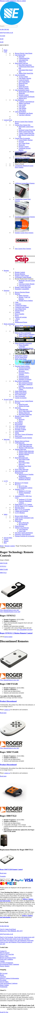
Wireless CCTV (19, 489)
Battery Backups (23, 295)
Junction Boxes (19, 310)
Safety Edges (19, 519)
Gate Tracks (22, 110)
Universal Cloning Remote (26, 284)
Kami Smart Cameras (21, 355)
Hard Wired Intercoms (25, 414)
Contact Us (3, 951)
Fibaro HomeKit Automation (23, 343)
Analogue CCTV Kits (25, 499)
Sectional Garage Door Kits (27, 130)
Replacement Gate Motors (26, 91)
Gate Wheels (22, 108)
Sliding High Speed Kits (26, 73)
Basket (2, 975)
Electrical (6, 290)
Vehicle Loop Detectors (22, 527)
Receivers (21, 419)
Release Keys (23, 98)
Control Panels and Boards (26, 96)
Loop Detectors (19, 431)
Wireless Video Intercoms (26, 453)
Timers (17, 319)
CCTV (6, 481)
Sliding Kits (22, 61)
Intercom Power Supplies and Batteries (26, 475)
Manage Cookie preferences (8, 1)
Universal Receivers (25, 285)
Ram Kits (21, 56)
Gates (5, 51)
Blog (5, 542)
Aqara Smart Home (20, 391)
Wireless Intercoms (24, 413)
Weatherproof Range (21, 322)
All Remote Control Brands (23, 277)
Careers (2, 961)
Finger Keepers (19, 526)
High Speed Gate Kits (21, 63)
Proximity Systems (20, 429)
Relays (17, 315)
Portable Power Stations (26, 300)
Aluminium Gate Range (26, 113)
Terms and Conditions (6, 959)
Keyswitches (18, 424)
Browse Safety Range (21, 516)
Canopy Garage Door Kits (26, 133)
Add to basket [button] (8, 636)
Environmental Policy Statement (9, 964)
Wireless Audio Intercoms (26, 451)
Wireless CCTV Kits (25, 491)
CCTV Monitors (20, 512)
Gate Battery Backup (25, 78)
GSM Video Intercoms (25, 446)
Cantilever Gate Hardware (26, 101)
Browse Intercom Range (22, 441)
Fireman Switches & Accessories (24, 536)
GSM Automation (20, 426)
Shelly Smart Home (21, 359)
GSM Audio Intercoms (25, 444)
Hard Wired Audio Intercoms (24, 460)
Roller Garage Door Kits (26, 131)
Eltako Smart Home (21, 393)
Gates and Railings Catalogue (8, 983)
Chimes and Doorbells (21, 511)
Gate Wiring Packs (20, 309)
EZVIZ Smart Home (21, 357)
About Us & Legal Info (7, 954)
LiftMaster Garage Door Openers (25, 183)
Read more (3, 713)
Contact (6, 539)
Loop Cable (22, 531)
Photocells (22, 85)
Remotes (6, 270)
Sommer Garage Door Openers (24, 232)
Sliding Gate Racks (24, 103)
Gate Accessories (20, 75)
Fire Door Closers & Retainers (24, 434)
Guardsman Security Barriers (23, 438)
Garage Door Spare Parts (22, 158)
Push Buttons (19, 423)
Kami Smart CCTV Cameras (23, 504)
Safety (5, 514)
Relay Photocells (24, 522)
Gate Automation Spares (22, 90)
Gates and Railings (20, 111)
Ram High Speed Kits (25, 65)
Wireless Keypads (24, 406)
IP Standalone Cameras (25, 487)
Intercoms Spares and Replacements (21, 471)
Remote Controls (24, 88)
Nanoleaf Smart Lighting (22, 366)
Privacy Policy (4, 956)
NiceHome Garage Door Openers (25, 217)
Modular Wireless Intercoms (24, 455)
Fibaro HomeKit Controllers (23, 345)
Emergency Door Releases (23, 534)
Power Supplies (19, 314)
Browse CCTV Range (21, 482)
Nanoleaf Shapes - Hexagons (24, 370)
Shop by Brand (19, 164)
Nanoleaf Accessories (25, 379)
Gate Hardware (19, 100)
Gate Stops (22, 106)
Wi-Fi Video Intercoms (25, 411)
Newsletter (3, 980)
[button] (4, 45)
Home (5, 50)
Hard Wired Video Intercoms (24, 463)
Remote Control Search (22, 275)
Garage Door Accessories (22, 138)
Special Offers (8, 537)
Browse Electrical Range (22, 292)
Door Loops (18, 436)
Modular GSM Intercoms (26, 448)
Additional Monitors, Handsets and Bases (25, 478)
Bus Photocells (23, 524)
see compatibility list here (24, 629)
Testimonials (3, 986)
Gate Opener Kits (20, 55)
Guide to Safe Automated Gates (24, 517)
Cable (16, 302)
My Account (3, 973)
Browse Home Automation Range (25, 325)
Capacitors (18, 304)
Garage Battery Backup (26, 140)
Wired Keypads (23, 404)
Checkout (3, 976)
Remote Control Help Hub (23, 287)
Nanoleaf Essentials (24, 368)
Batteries (17, 294)
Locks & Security (24, 80)
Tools (16, 320)
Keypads (21, 141)
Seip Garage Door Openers (23, 248)
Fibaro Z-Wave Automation (23, 333)
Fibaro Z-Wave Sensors (26, 336)
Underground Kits (24, 58)
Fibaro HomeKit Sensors (26, 348)
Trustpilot (3, 876)
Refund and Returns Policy (8, 957)
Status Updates (4, 985)
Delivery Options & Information (9, 978)
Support (6, 541)
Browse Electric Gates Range (23, 53)
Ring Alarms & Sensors (26, 383)
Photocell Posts (23, 83)
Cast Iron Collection (25, 115)
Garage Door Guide (21, 151)
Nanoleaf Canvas (24, 376)
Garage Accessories (21, 398)
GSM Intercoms (23, 409)
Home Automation (9, 324)
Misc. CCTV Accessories (22, 509)
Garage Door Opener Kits (22, 125)
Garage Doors (8, 120)
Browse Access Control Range (24, 401)
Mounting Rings (20, 507)
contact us (7, 709)
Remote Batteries (20, 274)
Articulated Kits (23, 60)
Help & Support (4, 952)
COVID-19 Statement (6, 962)
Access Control (23, 76)
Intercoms (18, 408)
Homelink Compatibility (22, 289)
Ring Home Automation (22, 381)
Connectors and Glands (22, 307)
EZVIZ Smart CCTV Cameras (24, 506)
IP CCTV (18, 484)
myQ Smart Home (24, 81)
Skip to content (21, 1)
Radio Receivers (23, 86)
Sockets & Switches (21, 317)
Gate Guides (22, 105)
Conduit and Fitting (20, 305)
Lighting (17, 312)
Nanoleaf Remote (24, 378)
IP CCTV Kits (23, 486)
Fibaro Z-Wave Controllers (27, 334)
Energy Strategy (5, 966)
